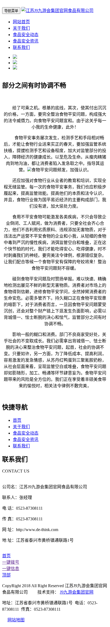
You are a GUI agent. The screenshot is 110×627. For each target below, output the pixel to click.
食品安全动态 (25, 34)
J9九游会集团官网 (76, 592)
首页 (17, 420)
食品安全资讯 (25, 41)
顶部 (6, 575)
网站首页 (21, 22)
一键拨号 (10, 562)
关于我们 (21, 28)
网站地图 (16, 620)
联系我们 (21, 47)
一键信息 (10, 568)
